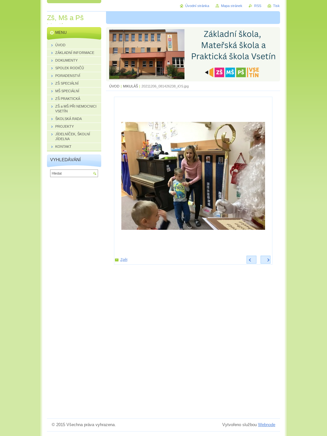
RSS (257, 6)
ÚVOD (114, 86)
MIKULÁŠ (131, 86)
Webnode (266, 424)
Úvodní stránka (197, 6)
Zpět (123, 259)
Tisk (276, 6)
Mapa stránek (231, 6)
